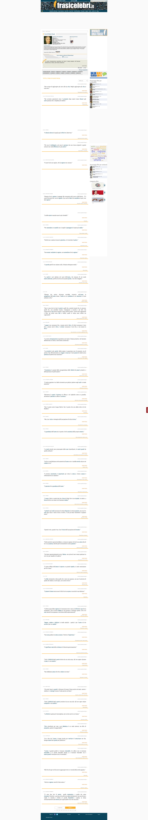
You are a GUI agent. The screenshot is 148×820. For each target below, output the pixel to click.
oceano (83, 474)
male (82, 694)
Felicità (47, 711)
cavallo (54, 624)
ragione (63, 163)
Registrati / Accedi (61, 0)
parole (47, 264)
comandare (49, 228)
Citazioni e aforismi (53, 11)
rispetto (72, 566)
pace (46, 661)
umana (60, 635)
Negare (46, 622)
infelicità (50, 659)
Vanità (47, 274)
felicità (81, 318)
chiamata (46, 796)
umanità (85, 301)
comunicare (78, 738)
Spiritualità (48, 735)
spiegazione (47, 296)
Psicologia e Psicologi (50, 96)
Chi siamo (69, 814)
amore (57, 566)
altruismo (82, 535)
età (83, 92)
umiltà (86, 517)
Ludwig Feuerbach (96, 176)
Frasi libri (71, 11)
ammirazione (101, 148)
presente (85, 344)
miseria (81, 431)
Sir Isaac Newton (95, 96)
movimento (53, 474)
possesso (85, 424)
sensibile (76, 198)
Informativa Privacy (49, 817)
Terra (70, 325)
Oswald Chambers (95, 171)
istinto (80, 203)
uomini (64, 147)
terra (86, 332)
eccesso (83, 257)
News (79, 814)
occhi (45, 100)
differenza (56, 147)
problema (70, 296)
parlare (83, 731)
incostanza (48, 370)
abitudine (96, 158)
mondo (77, 400)
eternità (80, 138)
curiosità (48, 351)
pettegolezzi (82, 547)
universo (58, 394)
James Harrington (95, 91)
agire (86, 220)
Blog (98, 11)
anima (105, 156)
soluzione (79, 296)
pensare (80, 491)
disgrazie (67, 511)
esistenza (81, 559)
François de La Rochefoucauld (97, 88)
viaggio (62, 353)
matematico (58, 43)
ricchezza (59, 647)
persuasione (82, 504)
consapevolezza (79, 437)
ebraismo (79, 332)
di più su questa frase (82, 84)
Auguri (86, 11)
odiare (62, 672)
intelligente (53, 145)
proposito (46, 728)
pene (69, 591)
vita (69, 86)
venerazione (85, 572)
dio (83, 301)
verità (86, 775)
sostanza (85, 92)
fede (70, 198)
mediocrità (85, 694)
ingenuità (85, 104)
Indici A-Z (94, 11)
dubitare (57, 622)
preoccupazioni (81, 454)
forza (63, 498)
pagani (47, 325)
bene (77, 694)
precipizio (65, 99)
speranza (46, 354)
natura (74, 474)
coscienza (70, 431)
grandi (82, 449)
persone (66, 145)
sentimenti (85, 203)
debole (60, 610)
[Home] (74, 5)
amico (80, 542)
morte (84, 559)
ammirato (49, 278)
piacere (76, 353)
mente (59, 794)
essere (45, 278)
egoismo (82, 387)
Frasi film (66, 11)
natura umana (82, 282)
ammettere (67, 252)
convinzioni (78, 504)
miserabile (67, 751)
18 (75, 810)
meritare (70, 738)
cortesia (85, 270)
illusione (85, 387)
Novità (99, 814)
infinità (77, 609)
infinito (83, 138)
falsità (72, 370)
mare (67, 353)
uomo (68, 277)
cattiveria (80, 694)
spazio (53, 394)
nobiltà (86, 233)
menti (47, 449)
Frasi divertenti (77, 11)
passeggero (69, 228)
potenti (47, 511)
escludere (53, 252)
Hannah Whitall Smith (96, 173)
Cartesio (94, 101)
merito (78, 461)
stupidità (85, 454)
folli (59, 313)
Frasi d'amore (61, 11)
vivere (86, 559)
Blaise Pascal (84, 65)
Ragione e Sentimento (49, 249)
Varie (90, 11)
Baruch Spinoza (95, 83)
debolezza (65, 726)
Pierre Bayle (94, 106)
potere (75, 240)
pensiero (53, 396)
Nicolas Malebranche (96, 93)
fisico (61, 43)
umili (53, 511)
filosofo (64, 43)
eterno (51, 133)
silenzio (47, 133)
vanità (48, 277)
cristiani (62, 327)
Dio (46, 291)
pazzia (83, 318)
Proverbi (83, 11)
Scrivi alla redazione (89, 814)
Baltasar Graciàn (95, 103)
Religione (47, 322)
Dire (46, 726)
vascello (56, 228)
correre (46, 624)
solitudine (85, 665)
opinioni (95, 148)
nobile (80, 228)
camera (54, 661)
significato (48, 647)
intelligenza (81, 150)
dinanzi (81, 99)
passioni (77, 511)
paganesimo (83, 332)
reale (52, 647)
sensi (86, 584)
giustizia (63, 240)
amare (52, 591)
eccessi (48, 252)
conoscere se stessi (100, 155)
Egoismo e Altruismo (49, 379)
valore (86, 491)
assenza (51, 543)
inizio (51, 419)
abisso (64, 554)
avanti (70, 807)
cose (67, 449)
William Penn (95, 166)
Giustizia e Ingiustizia (49, 237)
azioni (50, 215)
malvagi (52, 691)
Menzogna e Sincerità (49, 539)
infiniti (63, 133)
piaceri (78, 370)
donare (79, 652)
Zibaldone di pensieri (49, 193)
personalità (85, 400)
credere (46, 463)
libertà (86, 412)
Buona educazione (49, 261)
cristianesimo (74, 332)
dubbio (83, 628)
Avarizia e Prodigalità (49, 644)
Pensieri (47, 305)
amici (79, 547)
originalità (85, 150)
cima (45, 512)
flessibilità (71, 798)
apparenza (80, 92)
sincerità (85, 547)
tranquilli (46, 703)
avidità (81, 424)
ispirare (62, 566)
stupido (77, 498)
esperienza (71, 635)
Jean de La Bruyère (96, 168)
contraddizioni (96, 156)
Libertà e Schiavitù (49, 404)
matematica (70, 794)
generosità (82, 652)
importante (61, 474)
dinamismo (80, 479)
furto (83, 424)
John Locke (94, 86)
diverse (57, 799)
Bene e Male (48, 686)
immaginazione (54, 339)
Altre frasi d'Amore (49, 563)
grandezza (48, 431)
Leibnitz (94, 98)
